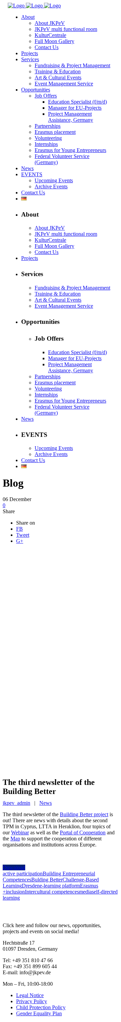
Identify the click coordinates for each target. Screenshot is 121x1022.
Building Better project (84, 814)
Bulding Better (47, 879)
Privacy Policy (31, 1001)
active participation (23, 873)
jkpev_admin (16, 803)
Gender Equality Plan (39, 1013)
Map (15, 838)
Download (14, 867)
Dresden (31, 885)
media (85, 892)
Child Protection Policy (41, 1007)
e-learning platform (60, 885)
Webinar (20, 832)
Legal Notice (30, 995)
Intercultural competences (52, 892)
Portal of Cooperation (83, 832)
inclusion (15, 892)
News (45, 803)
